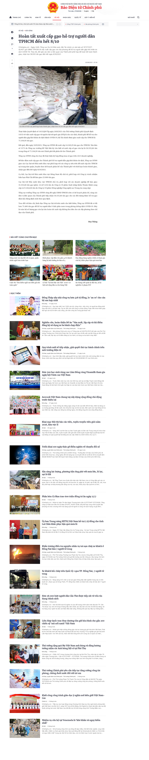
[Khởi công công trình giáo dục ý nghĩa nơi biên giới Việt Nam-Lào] (25, 703)
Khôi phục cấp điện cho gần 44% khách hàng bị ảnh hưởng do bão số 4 (57, 259)
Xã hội (56, 17)
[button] (57, 24)
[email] (103, 24)
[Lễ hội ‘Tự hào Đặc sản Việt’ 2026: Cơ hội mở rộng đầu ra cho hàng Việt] (58, 273)
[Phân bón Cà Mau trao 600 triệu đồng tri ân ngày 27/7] (25, 504)
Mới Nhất (131, 17)
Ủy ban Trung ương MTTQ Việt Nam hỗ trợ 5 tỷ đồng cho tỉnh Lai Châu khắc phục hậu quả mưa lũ (72, 522)
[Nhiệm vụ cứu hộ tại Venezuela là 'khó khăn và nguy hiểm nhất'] (25, 728)
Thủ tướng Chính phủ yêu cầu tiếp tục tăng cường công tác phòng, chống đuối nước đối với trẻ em (71, 671)
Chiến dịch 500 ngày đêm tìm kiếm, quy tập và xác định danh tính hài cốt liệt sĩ (34, 24)
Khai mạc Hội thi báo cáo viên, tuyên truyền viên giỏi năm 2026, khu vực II (71, 423)
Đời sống (28, 30)
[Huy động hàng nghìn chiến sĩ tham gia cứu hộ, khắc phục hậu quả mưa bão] (91, 248)
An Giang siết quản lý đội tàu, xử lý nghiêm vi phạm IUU (88, 284)
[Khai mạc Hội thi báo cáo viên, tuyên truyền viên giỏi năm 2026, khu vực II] (25, 430)
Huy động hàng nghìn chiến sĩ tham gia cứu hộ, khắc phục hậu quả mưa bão (90, 259)
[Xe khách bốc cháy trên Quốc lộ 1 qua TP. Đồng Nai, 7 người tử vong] (25, 579)
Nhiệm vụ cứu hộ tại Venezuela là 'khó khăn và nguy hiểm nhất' (71, 721)
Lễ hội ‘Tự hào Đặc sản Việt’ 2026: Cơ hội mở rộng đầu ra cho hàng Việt (57, 284)
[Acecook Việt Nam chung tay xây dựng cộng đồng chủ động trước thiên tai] (25, 405)
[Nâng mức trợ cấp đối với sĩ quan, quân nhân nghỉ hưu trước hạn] (25, 248)
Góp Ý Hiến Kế (90, 17)
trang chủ (17, 17)
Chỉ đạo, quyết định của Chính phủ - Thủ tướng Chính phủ (59, 328)
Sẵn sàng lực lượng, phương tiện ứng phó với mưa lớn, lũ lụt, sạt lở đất (72, 473)
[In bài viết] (12, 53)
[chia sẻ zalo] (12, 38)
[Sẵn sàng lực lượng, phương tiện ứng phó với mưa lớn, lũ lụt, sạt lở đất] (25, 479)
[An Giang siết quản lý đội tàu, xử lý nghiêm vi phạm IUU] (91, 273)
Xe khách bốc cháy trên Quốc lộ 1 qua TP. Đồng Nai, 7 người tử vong (73, 572)
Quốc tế (77, 17)
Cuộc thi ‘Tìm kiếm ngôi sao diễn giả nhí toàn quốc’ (25, 284)
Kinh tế (38, 17)
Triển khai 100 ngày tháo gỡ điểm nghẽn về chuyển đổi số (71, 446)
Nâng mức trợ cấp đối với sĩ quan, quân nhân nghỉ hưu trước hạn (24, 259)
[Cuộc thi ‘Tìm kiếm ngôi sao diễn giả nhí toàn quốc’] (25, 273)
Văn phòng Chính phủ (92, 24)
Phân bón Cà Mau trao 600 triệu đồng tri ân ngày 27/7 (69, 496)
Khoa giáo (67, 17)
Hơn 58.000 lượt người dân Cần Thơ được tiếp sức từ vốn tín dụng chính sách (72, 597)
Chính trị (28, 17)
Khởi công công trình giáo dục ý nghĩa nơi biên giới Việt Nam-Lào (73, 696)
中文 (93, 11)
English (86, 11)
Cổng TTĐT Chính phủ (74, 24)
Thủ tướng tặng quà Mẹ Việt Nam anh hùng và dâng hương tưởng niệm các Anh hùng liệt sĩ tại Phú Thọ (71, 647)
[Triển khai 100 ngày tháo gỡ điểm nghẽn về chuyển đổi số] (25, 454)
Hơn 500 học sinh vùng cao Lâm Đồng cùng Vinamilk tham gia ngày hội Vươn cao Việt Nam (73, 373)
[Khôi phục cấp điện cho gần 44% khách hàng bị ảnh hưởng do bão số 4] (58, 248)
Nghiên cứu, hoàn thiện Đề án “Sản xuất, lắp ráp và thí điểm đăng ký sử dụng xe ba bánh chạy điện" (72, 323)
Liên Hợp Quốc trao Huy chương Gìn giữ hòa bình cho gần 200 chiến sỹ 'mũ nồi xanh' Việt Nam (73, 622)
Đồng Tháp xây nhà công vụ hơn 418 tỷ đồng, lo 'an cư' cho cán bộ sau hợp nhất (73, 299)
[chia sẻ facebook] (12, 32)
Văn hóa (47, 17)
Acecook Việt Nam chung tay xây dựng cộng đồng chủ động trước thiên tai (72, 398)
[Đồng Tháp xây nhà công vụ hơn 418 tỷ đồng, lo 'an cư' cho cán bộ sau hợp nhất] (25, 305)
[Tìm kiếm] (138, 17)
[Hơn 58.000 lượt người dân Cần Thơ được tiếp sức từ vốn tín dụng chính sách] (25, 604)
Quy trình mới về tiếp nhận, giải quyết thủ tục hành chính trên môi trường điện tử (73, 348)
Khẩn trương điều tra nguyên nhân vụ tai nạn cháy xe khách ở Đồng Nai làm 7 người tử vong (73, 547)
